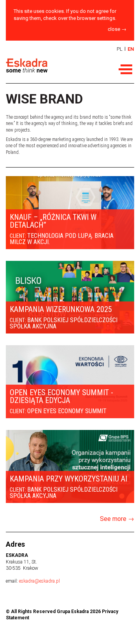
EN (131, 49)
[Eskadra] (52, 65)
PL (119, 49)
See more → (117, 518)
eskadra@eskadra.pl (39, 581)
